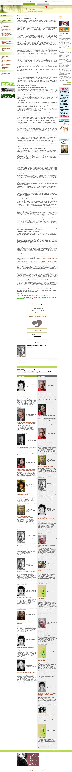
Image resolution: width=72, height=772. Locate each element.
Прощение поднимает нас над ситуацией (25, 371)
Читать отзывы (29, 347)
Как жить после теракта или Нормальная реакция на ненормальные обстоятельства (46, 517)
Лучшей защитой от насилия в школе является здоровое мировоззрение (26, 470)
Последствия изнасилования (21, 609)
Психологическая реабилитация (22, 584)
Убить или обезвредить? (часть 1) (46, 714)
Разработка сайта (34, 770)
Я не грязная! (41, 598)
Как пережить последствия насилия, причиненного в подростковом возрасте (47, 694)
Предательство (41, 737)
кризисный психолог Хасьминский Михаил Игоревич (37, 295)
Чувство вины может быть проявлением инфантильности (25, 517)
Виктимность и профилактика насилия (23, 378)
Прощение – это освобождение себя (26, 571)
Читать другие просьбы (67, 84)
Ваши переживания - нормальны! (25, 647)
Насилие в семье (19, 407)
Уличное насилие (40, 426)
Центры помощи (5, 74)
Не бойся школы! (42, 392)
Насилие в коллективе (6, 64)
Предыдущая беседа (23, 359)
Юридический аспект (6, 73)
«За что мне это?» (19, 529)
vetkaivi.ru (45, 769)
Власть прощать (20, 369)
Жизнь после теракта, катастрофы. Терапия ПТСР (45, 502)
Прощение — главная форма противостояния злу (27, 372)
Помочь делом (37, 330)
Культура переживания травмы (45, 466)
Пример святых (5, 35)
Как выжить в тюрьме (6, 65)
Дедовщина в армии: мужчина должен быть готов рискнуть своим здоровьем (47, 630)
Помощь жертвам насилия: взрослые (7, 42)
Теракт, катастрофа (5, 67)
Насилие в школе (19, 456)
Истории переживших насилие (42, 583)
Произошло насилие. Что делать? (22, 433)
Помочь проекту (62, 18)
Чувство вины (19, 504)
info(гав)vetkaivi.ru (28, 770)
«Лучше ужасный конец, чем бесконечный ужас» (24, 392)
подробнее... (69, 48)
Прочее (3, 68)
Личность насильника (41, 477)
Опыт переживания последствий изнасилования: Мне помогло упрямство (25, 622)
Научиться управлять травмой (24, 597)
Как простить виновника (23, 16)
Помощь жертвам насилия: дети (8, 43)
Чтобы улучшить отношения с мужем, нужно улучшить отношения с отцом (26, 423)
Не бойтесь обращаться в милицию (26, 445)
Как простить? (20, 370)
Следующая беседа (52, 359)
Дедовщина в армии (20, 659)
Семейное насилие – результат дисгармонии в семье (24, 493)
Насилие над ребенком (6, 60)
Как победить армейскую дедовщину (26, 672)
